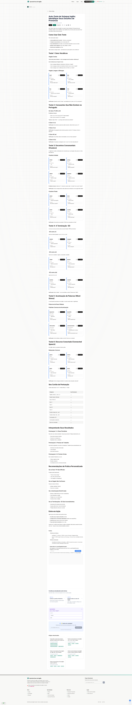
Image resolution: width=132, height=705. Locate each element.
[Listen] (59, 75)
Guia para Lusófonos (71, 693)
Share (54, 25)
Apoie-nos (32, 686)
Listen (50, 25)
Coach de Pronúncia (51, 696)
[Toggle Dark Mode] (104, 2)
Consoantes (30, 693)
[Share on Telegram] (70, 25)
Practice (63, 75)
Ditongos (29, 695)
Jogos (77, 1)
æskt (51, 617)
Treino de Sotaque (51, 695)
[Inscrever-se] (104, 682)
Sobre (69, 695)
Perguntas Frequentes (71, 691)
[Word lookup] (96, 2)
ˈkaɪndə (51, 615)
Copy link (59, 25)
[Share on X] (62, 25)
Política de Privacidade (91, 691)
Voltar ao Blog (51, 11)
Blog (81, 1)
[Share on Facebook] (64, 25)
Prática (73, 1)
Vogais (29, 691)
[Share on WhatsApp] (68, 25)
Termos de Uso (90, 693)
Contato (69, 696)
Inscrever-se (78, 627)
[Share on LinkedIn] (66, 25)
